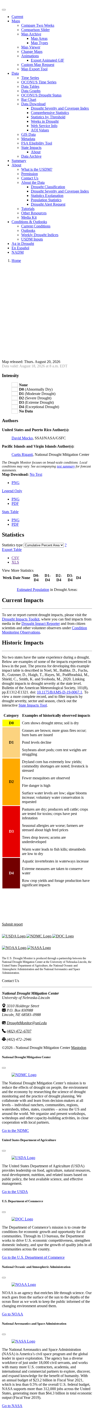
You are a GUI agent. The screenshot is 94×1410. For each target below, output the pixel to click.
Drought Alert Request (48, 204)
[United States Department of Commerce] (63, 936)
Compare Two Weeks (37, 25)
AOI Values (40, 130)
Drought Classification (48, 187)
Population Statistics (46, 200)
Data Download (33, 104)
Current (17, 17)
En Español (20, 248)
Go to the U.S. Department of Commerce (33, 1257)
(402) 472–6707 (19, 1031)
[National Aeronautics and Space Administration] (23, 1341)
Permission (29, 174)
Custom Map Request (37, 65)
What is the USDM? (36, 169)
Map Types (39, 43)
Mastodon (78, 1048)
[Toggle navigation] (4, 9)
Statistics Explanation (47, 195)
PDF (15, 503)
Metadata (28, 139)
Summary (19, 161)
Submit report (12, 924)
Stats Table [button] (10, 512)
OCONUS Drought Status (41, 95)
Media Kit (29, 217)
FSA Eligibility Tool (36, 143)
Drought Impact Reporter (40, 623)
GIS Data (28, 134)
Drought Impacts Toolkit (20, 619)
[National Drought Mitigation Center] (39, 936)
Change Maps (31, 51)
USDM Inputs (32, 239)
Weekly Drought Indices (39, 235)
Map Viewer (30, 47)
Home (16, 260)
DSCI (86, 578)
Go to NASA (12, 1406)
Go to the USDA (15, 1192)
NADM (18, 252)
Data (15, 73)
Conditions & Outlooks (29, 222)
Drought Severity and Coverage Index (60, 108)
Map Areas (39, 38)
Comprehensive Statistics (50, 113)
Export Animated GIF (47, 60)
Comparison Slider (35, 30)
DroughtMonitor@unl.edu (27, 1023)
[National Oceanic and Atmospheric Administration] (14, 947)
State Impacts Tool (33, 705)
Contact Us (29, 178)
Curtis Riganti (22, 454)
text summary (66, 466)
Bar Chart (28, 99)
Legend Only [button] (12, 491)
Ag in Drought (23, 244)
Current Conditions (35, 226)
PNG (16, 483)
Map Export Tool (34, 69)
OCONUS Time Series (38, 82)
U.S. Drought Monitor (19, 4)
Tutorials (27, 209)
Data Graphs (30, 91)
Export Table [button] (12, 550)
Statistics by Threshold (48, 117)
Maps (16, 21)
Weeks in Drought (45, 121)
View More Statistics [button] (18, 570)
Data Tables (30, 86)
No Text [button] (36, 474)
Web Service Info (44, 126)
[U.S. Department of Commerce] (22, 1219)
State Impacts (31, 147)
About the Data (33, 182)
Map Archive (31, 34)
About (35, 152)
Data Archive (31, 156)
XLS (15, 562)
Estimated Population (33, 590)
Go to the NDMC (15, 1130)
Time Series (30, 78)
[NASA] (39, 947)
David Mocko (22, 438)
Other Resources (34, 213)
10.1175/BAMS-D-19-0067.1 (59, 692)
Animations (30, 56)
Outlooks (28, 230)
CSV (15, 558)
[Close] (4, 1068)
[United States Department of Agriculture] (14, 936)
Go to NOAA (12, 1314)
